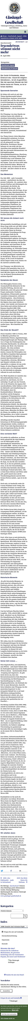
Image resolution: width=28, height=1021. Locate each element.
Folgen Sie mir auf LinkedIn (13, 932)
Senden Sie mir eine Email (15, 975)
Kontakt (5, 944)
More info (15, 1010)
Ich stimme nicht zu (7, 1018)
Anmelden (6, 991)
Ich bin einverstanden (9, 1014)
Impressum (5, 940)
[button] (5, 870)
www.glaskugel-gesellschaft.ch (11, 896)
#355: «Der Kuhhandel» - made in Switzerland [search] (7, 880)
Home (4, 36)
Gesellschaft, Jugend (15, 36)
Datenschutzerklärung (9, 936)
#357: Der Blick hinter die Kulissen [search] (22, 880)
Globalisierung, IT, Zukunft (9, 68)
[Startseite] (14, 8)
